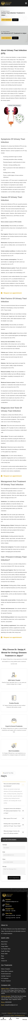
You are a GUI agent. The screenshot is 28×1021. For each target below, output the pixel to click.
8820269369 (8, 906)
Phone (4, 859)
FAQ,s (2, 958)
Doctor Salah (4, 953)
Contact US (4, 960)
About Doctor (4, 941)
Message (4, 866)
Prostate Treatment (6, 980)
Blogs (2, 956)
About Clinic (4, 944)
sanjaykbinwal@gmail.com (11, 901)
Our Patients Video (5, 948)
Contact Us (15, 19)
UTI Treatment (4, 978)
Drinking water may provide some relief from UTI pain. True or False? (12, 825)
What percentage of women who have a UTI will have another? (12, 832)
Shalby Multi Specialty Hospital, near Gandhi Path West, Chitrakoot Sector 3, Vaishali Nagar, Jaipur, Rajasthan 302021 (13, 998)
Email (4, 852)
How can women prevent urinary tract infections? (12, 785)
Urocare (10, 1013)
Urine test (3, 425)
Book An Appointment (6, 19)
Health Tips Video (5, 951)
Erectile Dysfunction (6, 973)
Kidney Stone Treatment (7, 971)
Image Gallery (4, 946)
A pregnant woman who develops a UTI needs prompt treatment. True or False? (12, 811)
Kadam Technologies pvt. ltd (17, 1015)
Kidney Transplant (5, 969)
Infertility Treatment (6, 976)
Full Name (5, 844)
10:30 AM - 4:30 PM (10, 910)
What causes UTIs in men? (10, 818)
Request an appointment (12, 293)
